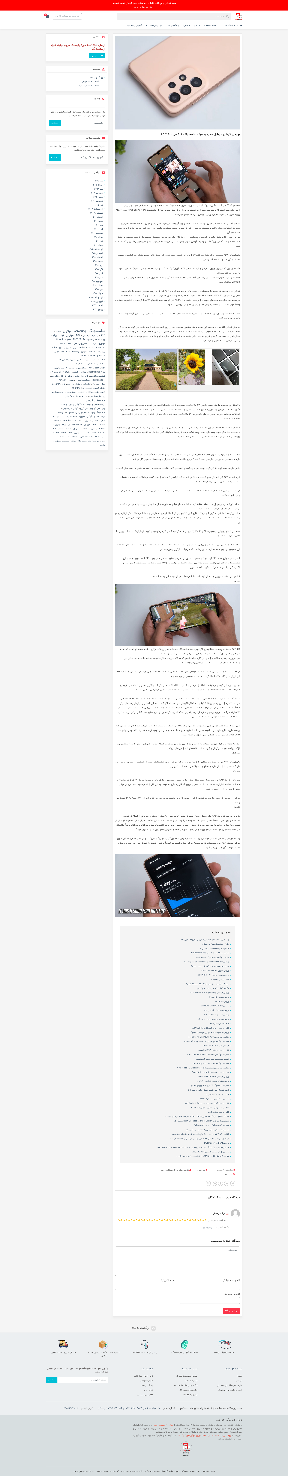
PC (93, 384)
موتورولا (101, 343)
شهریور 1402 (97, 201)
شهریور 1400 (97, 281)
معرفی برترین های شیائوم (63, 392)
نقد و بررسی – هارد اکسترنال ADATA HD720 (210, 1028)
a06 (94, 432)
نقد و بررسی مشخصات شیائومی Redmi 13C (210, 1072)
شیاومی (69, 335)
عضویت (55, 157)
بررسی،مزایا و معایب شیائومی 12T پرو (213, 1081)
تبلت (61, 335)
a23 (91, 347)
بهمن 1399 (98, 309)
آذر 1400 (99, 269)
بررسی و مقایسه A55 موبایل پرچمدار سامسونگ (209, 1032)
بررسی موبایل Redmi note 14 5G (215, 970)
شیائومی (67, 331)
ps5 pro (101, 432)
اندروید (81, 416)
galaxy (91, 339)
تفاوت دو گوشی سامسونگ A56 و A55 (212, 957)
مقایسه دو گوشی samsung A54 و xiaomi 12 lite (208, 1037)
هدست (86, 432)
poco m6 (56, 420)
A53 (102, 335)
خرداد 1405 (98, 185)
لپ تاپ (186, 25)
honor (92, 351)
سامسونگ (96, 331)
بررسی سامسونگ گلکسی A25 (216, 1010)
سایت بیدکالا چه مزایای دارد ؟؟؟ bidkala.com (210, 953)
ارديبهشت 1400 (95, 297)
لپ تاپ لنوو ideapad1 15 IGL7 (216, 1045)
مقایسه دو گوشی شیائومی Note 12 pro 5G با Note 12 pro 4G (203, 1068)
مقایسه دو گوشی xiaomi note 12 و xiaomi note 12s (207, 1054)
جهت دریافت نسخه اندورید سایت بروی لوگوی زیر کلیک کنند (203, 1435)
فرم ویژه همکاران (190, 1394)
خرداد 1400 (98, 293)
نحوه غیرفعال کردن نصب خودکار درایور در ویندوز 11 (208, 1090)
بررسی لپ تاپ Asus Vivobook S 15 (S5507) (209, 992)
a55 (84, 428)
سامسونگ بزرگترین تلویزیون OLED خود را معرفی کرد (207, 1130)
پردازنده (83, 372)
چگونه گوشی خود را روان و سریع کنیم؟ (212, 988)
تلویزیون (78, 432)
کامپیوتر (83, 343)
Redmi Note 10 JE (96, 372)
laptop (95, 424)
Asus (102, 424)
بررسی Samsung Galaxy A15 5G (215, 1006)
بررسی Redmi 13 (222, 1001)
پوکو (54, 335)
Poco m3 (55, 384)
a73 (69, 343)
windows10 (77, 424)
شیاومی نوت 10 (82, 380)
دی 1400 (99, 265)
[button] (49, 16)
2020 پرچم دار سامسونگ (77, 412)
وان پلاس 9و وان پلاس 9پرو (92, 408)
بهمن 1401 (98, 221)
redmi (54, 347)
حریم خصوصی (146, 1380)
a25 (80, 420)
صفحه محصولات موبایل (187, 1376)
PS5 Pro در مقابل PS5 (219, 1023)
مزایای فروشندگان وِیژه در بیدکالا (215, 944)
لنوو (60, 347)
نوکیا (69, 376)
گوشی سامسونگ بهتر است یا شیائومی (212, 1059)
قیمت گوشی (70, 396)
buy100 (67, 339)
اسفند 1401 (98, 217)
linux (83, 355)
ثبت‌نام (51, 1379)
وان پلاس (78, 376)
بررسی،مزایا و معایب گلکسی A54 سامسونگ (210, 1152)
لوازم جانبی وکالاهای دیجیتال (229, 1385)
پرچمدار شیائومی (97, 396)
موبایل (197, 25)
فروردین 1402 (96, 213)
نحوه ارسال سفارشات (154, 25)
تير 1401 (99, 241)
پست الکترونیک (167, 1280)
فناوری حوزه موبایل (181, 1170)
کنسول (60, 428)
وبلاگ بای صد (173, 25)
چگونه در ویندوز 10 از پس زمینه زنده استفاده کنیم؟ (207, 984)
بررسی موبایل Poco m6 (219, 997)
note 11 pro (99, 347)
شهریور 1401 (97, 233)
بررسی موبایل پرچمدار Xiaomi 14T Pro (213, 975)
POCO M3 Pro (79, 339)
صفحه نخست (210, 25)
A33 (69, 432)
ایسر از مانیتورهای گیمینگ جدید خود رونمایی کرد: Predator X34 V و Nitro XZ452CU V (193, 1147)
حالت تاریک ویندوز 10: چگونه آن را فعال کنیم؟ (210, 966)
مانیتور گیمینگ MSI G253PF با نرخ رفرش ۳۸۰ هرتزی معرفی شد (202, 1156)
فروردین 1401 (97, 253)
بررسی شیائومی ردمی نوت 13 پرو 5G (213, 1019)
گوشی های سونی (70, 408)
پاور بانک (100, 351)
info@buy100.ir (70, 1408)
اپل (103, 339)
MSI (77, 335)
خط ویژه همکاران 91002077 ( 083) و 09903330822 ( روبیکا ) (129, 1408)
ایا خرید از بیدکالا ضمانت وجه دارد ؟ (214, 948)
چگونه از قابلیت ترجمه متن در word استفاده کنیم (82, 436)
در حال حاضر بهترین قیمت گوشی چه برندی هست (82, 404)
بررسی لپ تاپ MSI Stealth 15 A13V (213, 1076)
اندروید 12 (57, 416)
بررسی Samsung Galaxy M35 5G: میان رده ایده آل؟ (206, 961)
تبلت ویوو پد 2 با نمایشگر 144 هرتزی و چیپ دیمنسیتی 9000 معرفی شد (199, 1138)
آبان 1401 (98, 229)
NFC (63, 384)
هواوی (70, 380)
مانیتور (83, 351)
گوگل (89, 416)
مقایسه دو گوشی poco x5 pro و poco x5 (211, 1063)
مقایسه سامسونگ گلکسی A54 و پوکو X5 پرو (210, 1085)
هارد (75, 343)
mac (98, 339)
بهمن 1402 (98, 197)
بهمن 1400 (98, 261)
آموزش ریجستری (134, 25)
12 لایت (55, 432)
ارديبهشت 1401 (96, 249)
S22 (86, 376)
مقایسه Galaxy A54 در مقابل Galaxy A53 (211, 1125)
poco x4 (91, 355)
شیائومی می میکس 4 (76, 368)
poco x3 (101, 355)
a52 (103, 368)
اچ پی (56, 351)
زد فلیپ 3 (56, 372)
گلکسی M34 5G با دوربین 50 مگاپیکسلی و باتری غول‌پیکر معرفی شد (200, 1134)
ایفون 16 (56, 424)
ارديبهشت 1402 (95, 209)
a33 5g (228, 1174)
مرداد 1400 (98, 285)
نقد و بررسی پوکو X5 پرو (218, 1112)
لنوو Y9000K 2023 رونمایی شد (216, 1094)
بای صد (60, 412)
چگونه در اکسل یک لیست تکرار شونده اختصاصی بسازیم (79, 441)
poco (58, 331)
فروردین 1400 (96, 301)
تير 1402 (99, 205)
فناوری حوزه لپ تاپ (89, 85)
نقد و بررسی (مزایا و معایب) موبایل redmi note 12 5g (207, 1103)
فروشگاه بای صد (74, 384)
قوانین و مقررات (190, 1380)
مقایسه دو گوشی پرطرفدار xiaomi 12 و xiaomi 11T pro (206, 1041)
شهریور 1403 (96, 193)
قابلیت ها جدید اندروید (94, 420)
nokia (63, 376)
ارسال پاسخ (208, 1227)
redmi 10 (83, 347)
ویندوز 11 (92, 428)
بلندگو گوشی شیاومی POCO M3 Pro (87, 388)
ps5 (53, 428)
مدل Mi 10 (82, 396)
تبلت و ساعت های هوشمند (230, 1390)
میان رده (101, 384)
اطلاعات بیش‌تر (97, 55)
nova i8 (62, 380)
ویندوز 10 (66, 424)
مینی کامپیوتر (71, 347)
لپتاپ (95, 335)
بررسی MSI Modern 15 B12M (216, 1143)
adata (68, 428)
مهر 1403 (98, 189)
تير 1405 (99, 181)
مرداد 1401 (98, 237)
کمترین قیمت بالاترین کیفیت (91, 392)
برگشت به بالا (141, 1328)
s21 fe (62, 343)
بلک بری (55, 376)
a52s (96, 368)
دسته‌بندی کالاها (232, 25)
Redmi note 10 (98, 380)
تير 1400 (99, 289)
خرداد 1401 (98, 245)
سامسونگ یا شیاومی (95, 400)
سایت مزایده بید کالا (188, 1390)
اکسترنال (77, 428)
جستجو (54, 123)
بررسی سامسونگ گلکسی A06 (216, 1014)
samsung (79, 331)
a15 (74, 420)
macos (101, 428)
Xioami (59, 339)
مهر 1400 (98, 277)
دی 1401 (99, 225)
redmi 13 (67, 420)
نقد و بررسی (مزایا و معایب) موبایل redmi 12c (210, 1107)
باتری (102, 445)
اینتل (75, 372)
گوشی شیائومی (97, 376)
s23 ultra (65, 351)
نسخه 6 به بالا (70, 416)
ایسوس (86, 335)
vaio (90, 368)
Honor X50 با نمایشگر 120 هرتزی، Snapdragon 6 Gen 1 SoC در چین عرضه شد (196, 1116)
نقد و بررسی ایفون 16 (220, 979)
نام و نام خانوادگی (231, 1280)
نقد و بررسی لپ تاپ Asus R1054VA (213, 1050)
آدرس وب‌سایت (232, 1294)
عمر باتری (59, 368)
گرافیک (87, 384)
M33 (63, 432)
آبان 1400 (98, 273)
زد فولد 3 (66, 372)
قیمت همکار (99, 416)
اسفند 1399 (97, 305)
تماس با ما (148, 1390)
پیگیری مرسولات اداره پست (185, 1385)
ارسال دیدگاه (231, 1310)
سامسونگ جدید (97, 412)
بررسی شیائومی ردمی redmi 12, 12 (214, 1099)
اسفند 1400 (97, 257)
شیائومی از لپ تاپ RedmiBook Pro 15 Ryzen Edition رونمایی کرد (201, 1121)
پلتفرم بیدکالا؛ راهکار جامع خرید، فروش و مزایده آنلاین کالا (205, 939)
